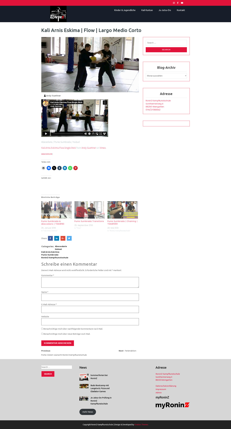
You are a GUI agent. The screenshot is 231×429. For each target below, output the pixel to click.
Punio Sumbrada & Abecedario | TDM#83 (52, 222)
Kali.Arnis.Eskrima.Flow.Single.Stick (58, 147)
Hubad (58, 249)
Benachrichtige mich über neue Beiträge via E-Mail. (66, 334)
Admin (159, 392)
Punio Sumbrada (49, 254)
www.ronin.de (46, 154)
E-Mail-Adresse (49, 304)
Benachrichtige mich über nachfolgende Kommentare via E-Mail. (73, 329)
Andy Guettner (53, 95)
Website (45, 316)
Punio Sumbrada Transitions (89, 221)
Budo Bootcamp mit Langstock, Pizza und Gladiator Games (100, 388)
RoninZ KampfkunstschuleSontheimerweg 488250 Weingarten (158, 103)
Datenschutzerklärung (166, 386)
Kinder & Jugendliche (125, 10)
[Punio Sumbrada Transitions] (89, 210)
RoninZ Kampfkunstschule (54, 257)
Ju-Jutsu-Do (165, 10)
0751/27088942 (153, 109)
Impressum (161, 389)
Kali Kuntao (147, 10)
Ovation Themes (141, 425)
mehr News (87, 412)
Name (44, 292)
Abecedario (61, 246)
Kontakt (181, 10)
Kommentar (47, 275)
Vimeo (103, 147)
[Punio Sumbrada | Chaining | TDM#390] (122, 210)
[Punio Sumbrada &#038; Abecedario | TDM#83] (56, 210)
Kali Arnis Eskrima (50, 252)
